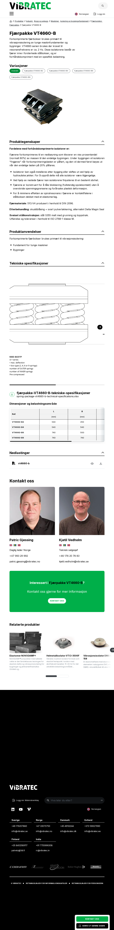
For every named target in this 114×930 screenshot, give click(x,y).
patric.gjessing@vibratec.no (25, 561)
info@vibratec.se (20, 831)
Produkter (19, 21)
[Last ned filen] (100, 463)
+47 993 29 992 (19, 555)
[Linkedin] (13, 809)
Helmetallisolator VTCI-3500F (62, 655)
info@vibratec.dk (68, 831)
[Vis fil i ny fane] (92, 463)
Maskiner (55, 21)
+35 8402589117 (19, 845)
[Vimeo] (29, 809)
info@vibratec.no (44, 831)
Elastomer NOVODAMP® (23, 655)
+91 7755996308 (44, 845)
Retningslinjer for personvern (87, 883)
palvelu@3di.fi (18, 850)
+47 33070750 (43, 826)
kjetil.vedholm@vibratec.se (74, 561)
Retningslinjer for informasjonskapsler (46, 883)
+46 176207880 (19, 826)
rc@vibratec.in (43, 850)
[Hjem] (11, 21)
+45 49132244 (67, 826)
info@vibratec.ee (92, 831)
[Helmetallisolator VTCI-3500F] (63, 642)
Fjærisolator (96, 21)
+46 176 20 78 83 (69, 555)
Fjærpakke (14, 25)
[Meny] (11, 14)
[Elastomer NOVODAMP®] (27, 642)
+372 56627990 (92, 826)
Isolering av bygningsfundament (74, 21)
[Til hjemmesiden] (23, 788)
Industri (29, 21)
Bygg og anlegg (41, 21)
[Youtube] (20, 809)
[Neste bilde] (99, 327)
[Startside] (30, 8)
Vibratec (17, 883)
